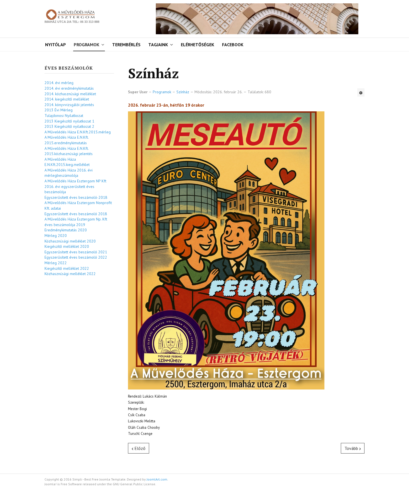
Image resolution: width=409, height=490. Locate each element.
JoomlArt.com (157, 479)
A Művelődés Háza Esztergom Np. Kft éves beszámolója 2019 (76, 222)
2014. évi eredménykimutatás (69, 88)
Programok (86, 44)
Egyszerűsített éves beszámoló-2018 (76, 197)
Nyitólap (55, 44)
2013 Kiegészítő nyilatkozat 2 (69, 126)
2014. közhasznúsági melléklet (70, 93)
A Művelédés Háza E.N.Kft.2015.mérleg (78, 131)
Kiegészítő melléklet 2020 (67, 246)
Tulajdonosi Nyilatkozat (64, 115)
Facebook (232, 44)
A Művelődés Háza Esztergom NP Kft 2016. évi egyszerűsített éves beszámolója (75, 186)
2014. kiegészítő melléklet (67, 99)
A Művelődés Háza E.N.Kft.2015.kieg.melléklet (67, 162)
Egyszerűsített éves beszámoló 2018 (76, 213)
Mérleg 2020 (56, 235)
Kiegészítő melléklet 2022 (67, 268)
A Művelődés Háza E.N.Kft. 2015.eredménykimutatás (66, 140)
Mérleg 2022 (56, 262)
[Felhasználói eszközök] (360, 92)
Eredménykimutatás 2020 (66, 229)
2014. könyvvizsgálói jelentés (69, 104)
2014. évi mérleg (59, 82)
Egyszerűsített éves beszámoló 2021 (76, 251)
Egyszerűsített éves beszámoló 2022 (76, 257)
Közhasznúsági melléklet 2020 (70, 241)
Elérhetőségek (197, 44)
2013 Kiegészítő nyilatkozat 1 (69, 121)
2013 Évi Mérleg (59, 109)
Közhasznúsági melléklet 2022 (70, 273)
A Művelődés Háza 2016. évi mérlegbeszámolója (69, 173)
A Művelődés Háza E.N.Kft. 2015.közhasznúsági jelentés (69, 151)
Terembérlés (126, 44)
